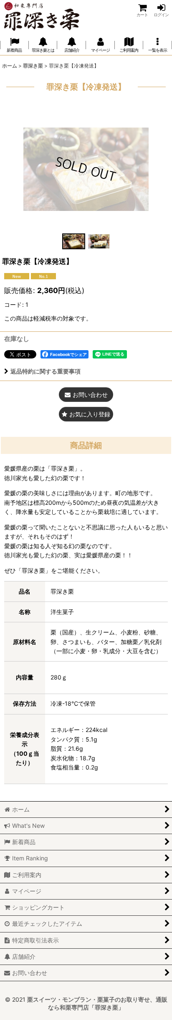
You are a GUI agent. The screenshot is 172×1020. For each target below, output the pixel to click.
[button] (157, 45)
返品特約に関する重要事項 (45, 371)
